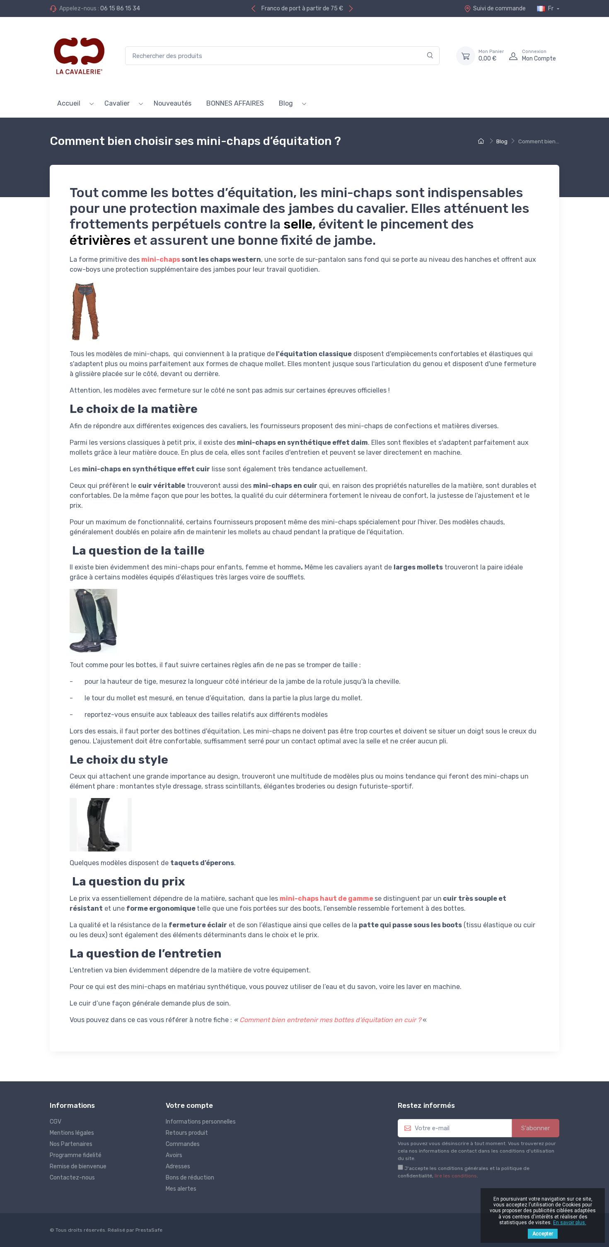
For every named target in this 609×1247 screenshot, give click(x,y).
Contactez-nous (72, 1177)
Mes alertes (181, 1188)
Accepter (542, 1234)
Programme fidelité (76, 1155)
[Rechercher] (430, 55)
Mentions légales (72, 1132)
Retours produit (187, 1132)
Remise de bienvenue (78, 1166)
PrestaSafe (148, 1230)
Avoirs (174, 1155)
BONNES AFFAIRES (235, 103)
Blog (286, 103)
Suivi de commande (499, 8)
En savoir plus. (569, 1222)
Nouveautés (172, 103)
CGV (55, 1121)
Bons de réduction (190, 1177)
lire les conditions (456, 1176)
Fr (551, 8)
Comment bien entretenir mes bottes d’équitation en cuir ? (330, 1020)
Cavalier (117, 103)
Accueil (68, 103)
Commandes (183, 1144)
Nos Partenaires (71, 1144)
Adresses (178, 1166)
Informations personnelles (201, 1121)
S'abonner (535, 1128)
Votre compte (189, 1105)
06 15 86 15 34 (120, 8)
